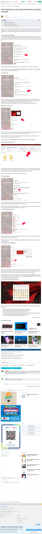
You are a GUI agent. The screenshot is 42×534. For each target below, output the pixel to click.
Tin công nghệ (24, 452)
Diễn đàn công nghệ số (3, 506)
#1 (39, 370)
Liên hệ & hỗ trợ (10, 511)
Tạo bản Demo (15, 511)
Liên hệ (17, 504)
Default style (7, 504)
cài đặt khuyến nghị (13, 365)
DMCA (17, 1)
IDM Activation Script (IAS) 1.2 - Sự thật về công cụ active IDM (13, 355)
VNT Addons (4, 513)
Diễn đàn (4, 1)
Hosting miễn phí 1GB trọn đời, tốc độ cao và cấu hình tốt (12, 351)
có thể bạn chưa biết (21, 365)
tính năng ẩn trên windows (30, 365)
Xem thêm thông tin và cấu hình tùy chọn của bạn (9, 531)
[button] (10, 504)
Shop (1, 513)
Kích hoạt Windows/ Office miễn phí (22, 518)
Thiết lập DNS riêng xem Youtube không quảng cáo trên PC (12, 358)
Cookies (2, 504)
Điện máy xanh (8, 513)
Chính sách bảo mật (29, 504)
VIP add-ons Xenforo (20, 520)
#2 (39, 378)
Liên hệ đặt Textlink (31, 425)
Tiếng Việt (14, 504)
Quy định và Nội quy (22, 504)
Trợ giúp (35, 504)
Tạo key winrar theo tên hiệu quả (8, 353)
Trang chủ (38, 504)
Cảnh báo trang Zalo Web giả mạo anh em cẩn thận (11, 356)
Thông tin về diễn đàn (3, 511)
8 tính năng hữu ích (6, 365)
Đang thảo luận (24, 392)
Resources (10, 1)
